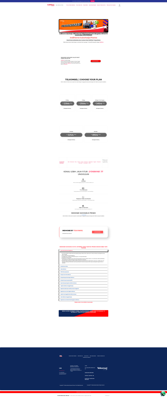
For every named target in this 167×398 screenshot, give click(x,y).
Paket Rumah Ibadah (93, 355)
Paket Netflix (86, 355)
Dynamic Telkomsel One (101, 355)
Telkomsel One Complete (87, 357)
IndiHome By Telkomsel (64, 395)
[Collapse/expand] (166, 1)
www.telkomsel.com (61, 370)
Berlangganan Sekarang (67, 108)
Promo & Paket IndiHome (72, 355)
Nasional (65, 64)
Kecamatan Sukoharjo (61, 162)
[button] (83, 250)
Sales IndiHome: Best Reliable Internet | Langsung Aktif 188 (80, 395)
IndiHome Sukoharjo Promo (83, 37)
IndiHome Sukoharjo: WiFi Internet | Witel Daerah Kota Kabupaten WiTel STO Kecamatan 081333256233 (83, 34)
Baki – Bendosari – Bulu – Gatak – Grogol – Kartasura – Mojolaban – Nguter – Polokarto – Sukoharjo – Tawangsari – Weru (84, 162)
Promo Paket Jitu (80, 355)
